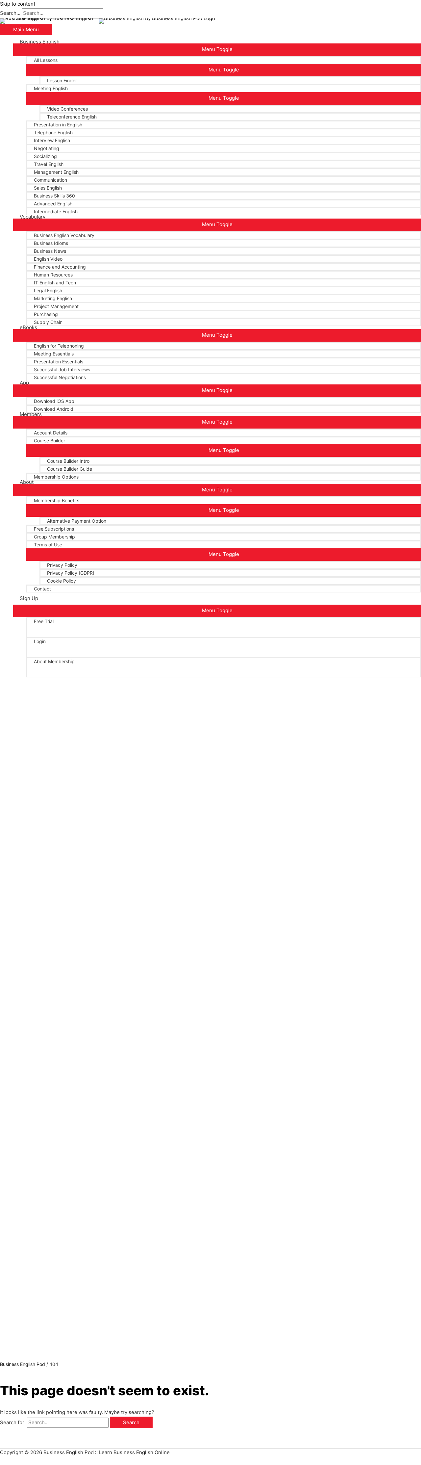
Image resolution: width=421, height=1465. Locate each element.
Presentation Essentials (58, 361)
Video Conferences (67, 109)
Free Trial (44, 621)
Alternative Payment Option (76, 521)
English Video (48, 259)
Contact (42, 588)
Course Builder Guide (69, 469)
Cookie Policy (61, 581)
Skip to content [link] (17, 4)
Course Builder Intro (68, 461)
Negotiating (46, 148)
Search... (10, 13)
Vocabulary (32, 217)
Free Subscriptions (54, 529)
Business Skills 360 (54, 195)
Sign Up (29, 598)
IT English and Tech (55, 282)
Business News (50, 251)
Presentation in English (58, 124)
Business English (40, 41)
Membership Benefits (56, 500)
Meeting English (51, 88)
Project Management (56, 306)
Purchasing (46, 314)
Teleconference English (72, 116)
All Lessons (46, 60)
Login (40, 641)
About (27, 482)
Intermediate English (56, 211)
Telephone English (53, 132)
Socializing (45, 156)
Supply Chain (48, 322)
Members (31, 414)
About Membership (54, 661)
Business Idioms (51, 243)
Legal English (48, 290)
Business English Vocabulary (64, 235)
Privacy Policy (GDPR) (70, 573)
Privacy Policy (62, 565)
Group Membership (54, 536)
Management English (56, 172)
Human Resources (53, 274)
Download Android (53, 409)
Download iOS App (54, 401)
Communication (50, 180)
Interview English (52, 140)
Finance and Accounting (60, 267)
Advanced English (53, 203)
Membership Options (56, 477)
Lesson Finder (62, 80)
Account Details (50, 432)
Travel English (48, 164)
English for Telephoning (59, 346)
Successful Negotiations (60, 377)
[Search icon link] (22, 677)
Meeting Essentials (54, 353)
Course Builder (49, 440)
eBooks (28, 327)
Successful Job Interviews (62, 369)
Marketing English (53, 298)
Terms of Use (48, 544)
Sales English (48, 188)
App (24, 382)
